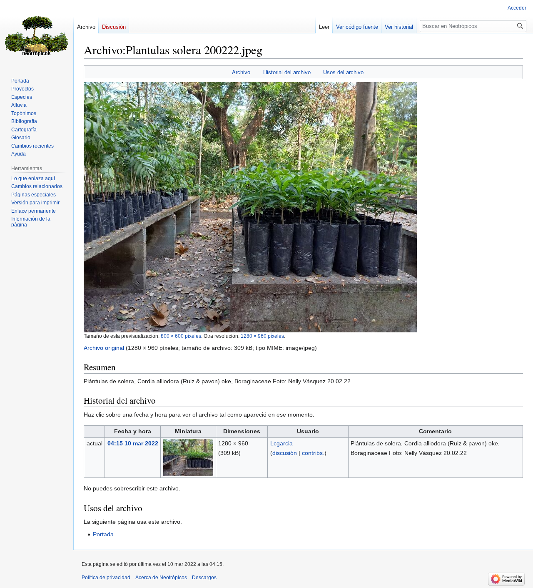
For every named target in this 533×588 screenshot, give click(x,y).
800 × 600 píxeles (181, 336)
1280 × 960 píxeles (262, 336)
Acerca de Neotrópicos (161, 577)
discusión (284, 453)
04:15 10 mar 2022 (132, 443)
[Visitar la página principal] (36, 33)
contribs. (313, 453)
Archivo (241, 72)
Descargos (204, 577)
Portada (103, 534)
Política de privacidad (106, 577)
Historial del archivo (287, 72)
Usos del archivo (343, 72)
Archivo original (104, 347)
